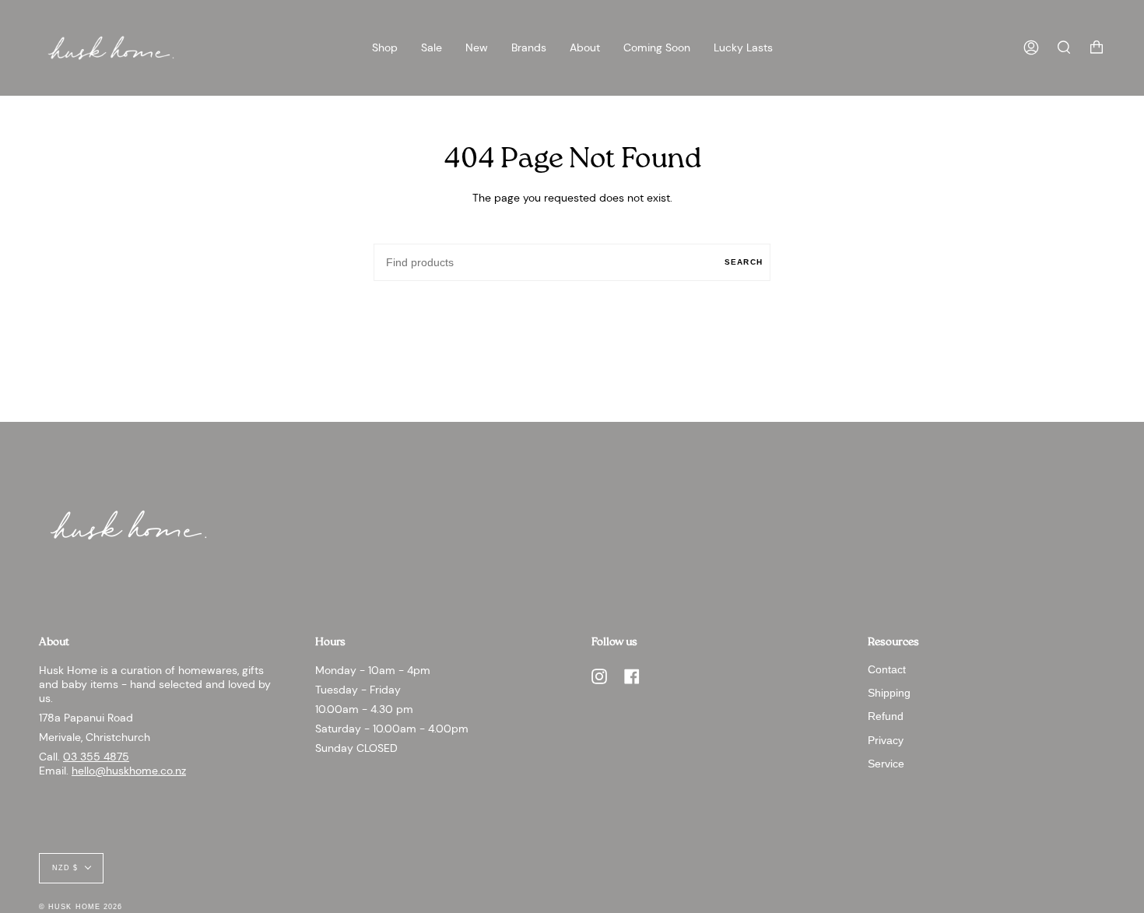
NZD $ (65, 868)
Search (744, 262)
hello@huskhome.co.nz (129, 771)
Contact (887, 669)
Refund (886, 716)
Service (886, 763)
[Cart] (1096, 48)
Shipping (889, 693)
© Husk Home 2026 (80, 907)
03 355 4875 (96, 757)
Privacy (886, 740)
